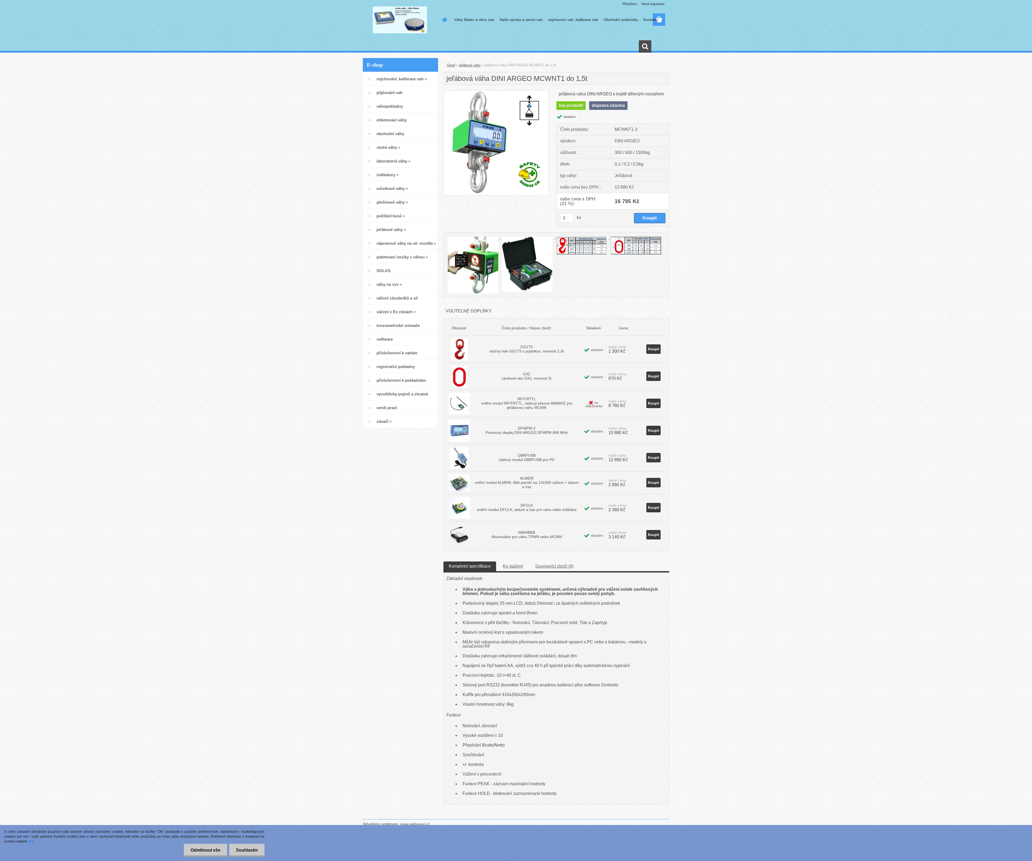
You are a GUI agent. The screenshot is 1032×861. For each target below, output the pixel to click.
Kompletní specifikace (470, 566)
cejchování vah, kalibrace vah (573, 19)
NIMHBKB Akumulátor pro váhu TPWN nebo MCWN (527, 534)
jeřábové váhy (470, 65)
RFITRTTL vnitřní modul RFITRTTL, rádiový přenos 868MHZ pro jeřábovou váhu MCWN (526, 403)
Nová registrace (653, 4)
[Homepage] (444, 19)
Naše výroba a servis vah (521, 19)
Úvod (451, 65)
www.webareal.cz (415, 824)
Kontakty (650, 19)
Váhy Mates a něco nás (474, 19)
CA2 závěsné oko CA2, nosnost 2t (526, 376)
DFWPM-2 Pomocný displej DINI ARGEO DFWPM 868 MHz (527, 430)
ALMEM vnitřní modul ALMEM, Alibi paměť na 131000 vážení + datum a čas (527, 482)
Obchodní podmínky (621, 19)
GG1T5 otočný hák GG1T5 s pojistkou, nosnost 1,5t (526, 349)
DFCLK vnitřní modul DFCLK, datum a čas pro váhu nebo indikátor (527, 507)
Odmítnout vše (205, 850)
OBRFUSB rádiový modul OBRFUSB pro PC (527, 457)
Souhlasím (247, 850)
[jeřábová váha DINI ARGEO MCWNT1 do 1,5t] (496, 92)
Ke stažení (513, 566)
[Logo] (400, 19)
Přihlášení (629, 4)
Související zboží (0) (554, 566)
